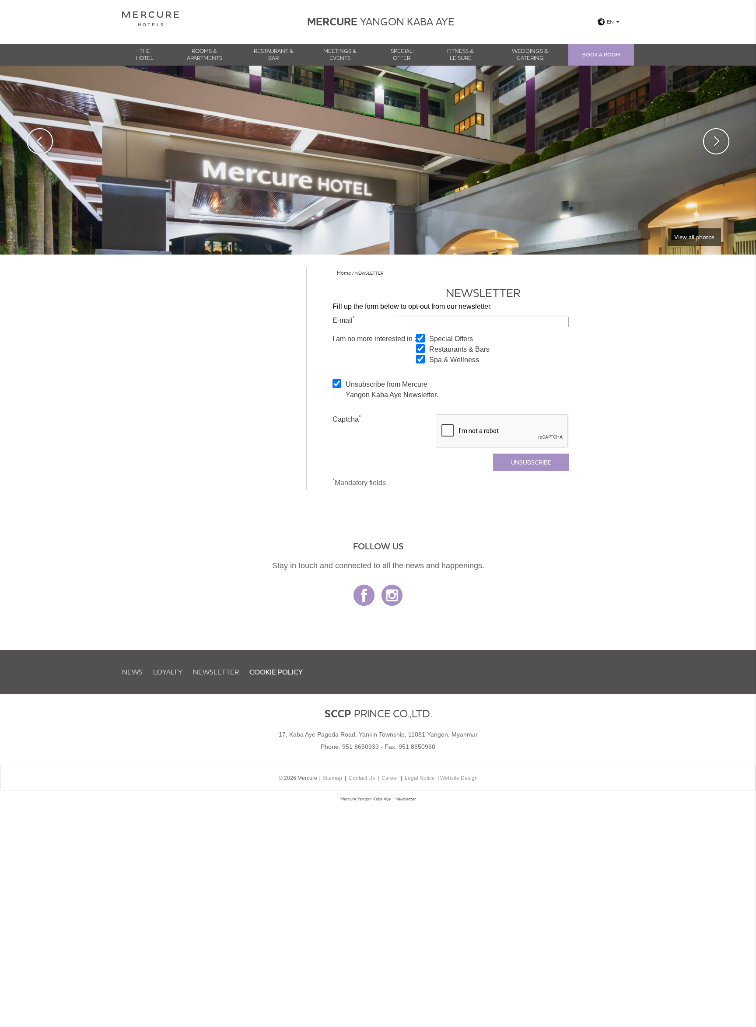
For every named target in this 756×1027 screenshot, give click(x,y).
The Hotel (145, 54)
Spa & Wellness (454, 359)
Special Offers (451, 338)
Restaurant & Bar (274, 54)
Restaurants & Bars (459, 349)
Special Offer (402, 54)
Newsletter (216, 671)
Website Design (459, 778)
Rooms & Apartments (204, 54)
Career (390, 778)
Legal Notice (420, 778)
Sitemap (332, 778)
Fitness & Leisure (460, 54)
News (132, 671)
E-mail (343, 319)
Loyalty (167, 671)
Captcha (346, 418)
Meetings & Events (340, 54)
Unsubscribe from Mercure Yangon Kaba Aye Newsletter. (392, 389)
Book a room (601, 54)
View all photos (694, 237)
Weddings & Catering (530, 54)
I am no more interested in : (374, 338)
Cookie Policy (276, 671)
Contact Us (362, 778)
